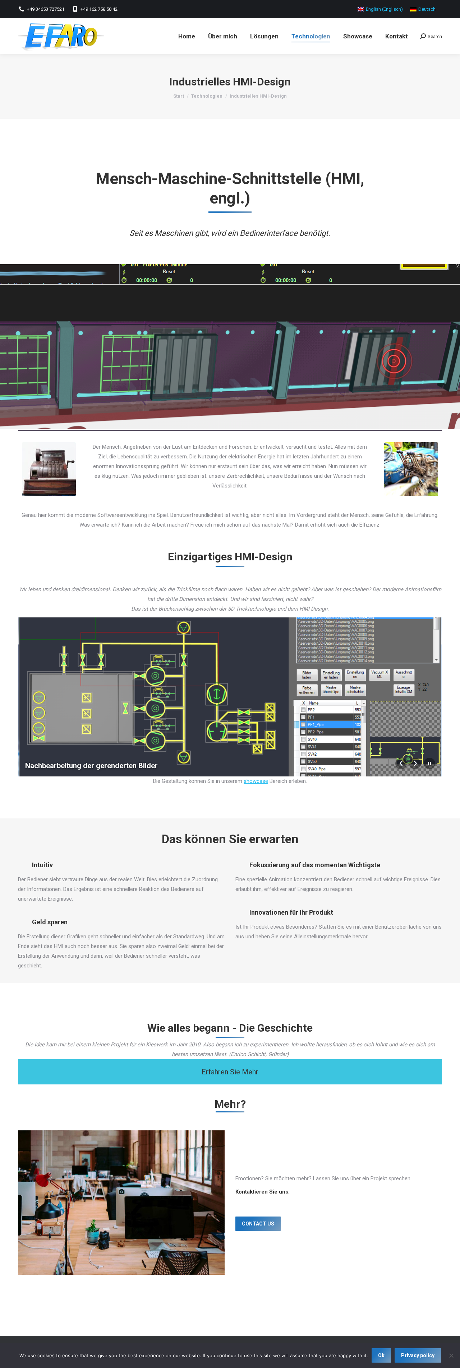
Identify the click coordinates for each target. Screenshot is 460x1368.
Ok (381, 1355)
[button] (230, 1071)
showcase (256, 781)
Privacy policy (417, 1355)
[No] (451, 1355)
